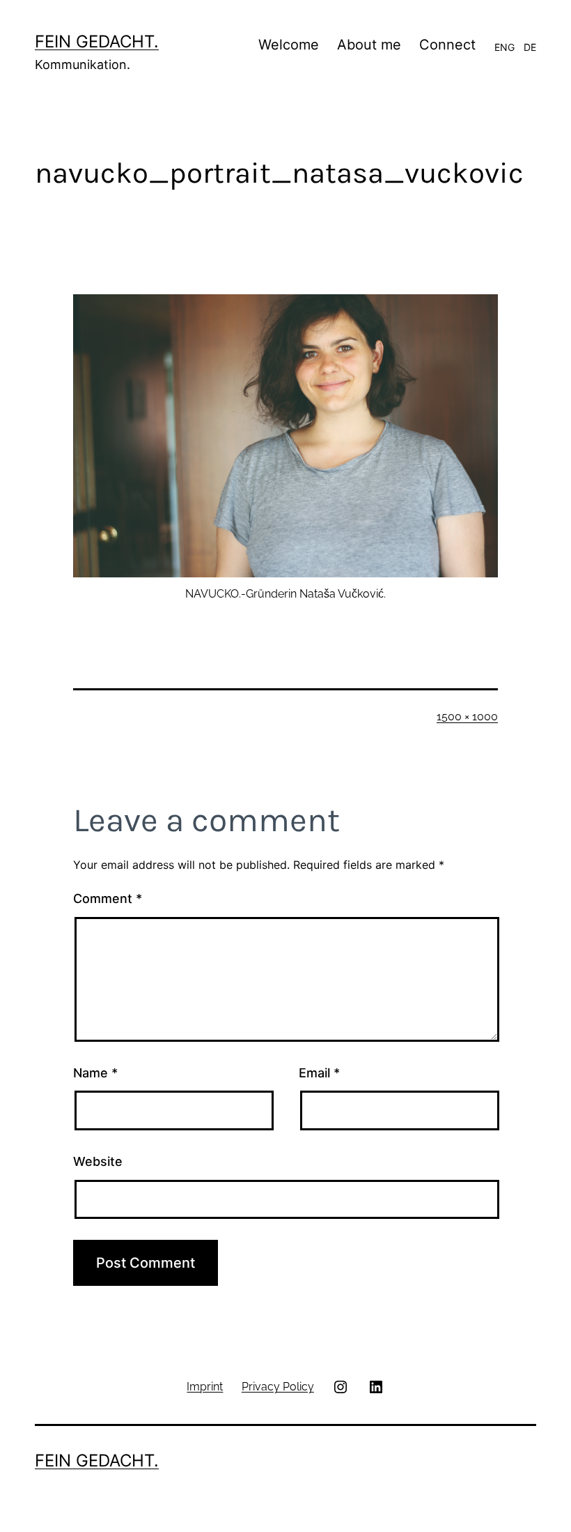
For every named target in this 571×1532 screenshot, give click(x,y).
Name (95, 1072)
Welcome (288, 44)
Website (98, 1161)
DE (530, 47)
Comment (107, 898)
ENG (504, 47)
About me (369, 44)
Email (319, 1072)
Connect (447, 44)
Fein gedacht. (97, 41)
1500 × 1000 (467, 716)
